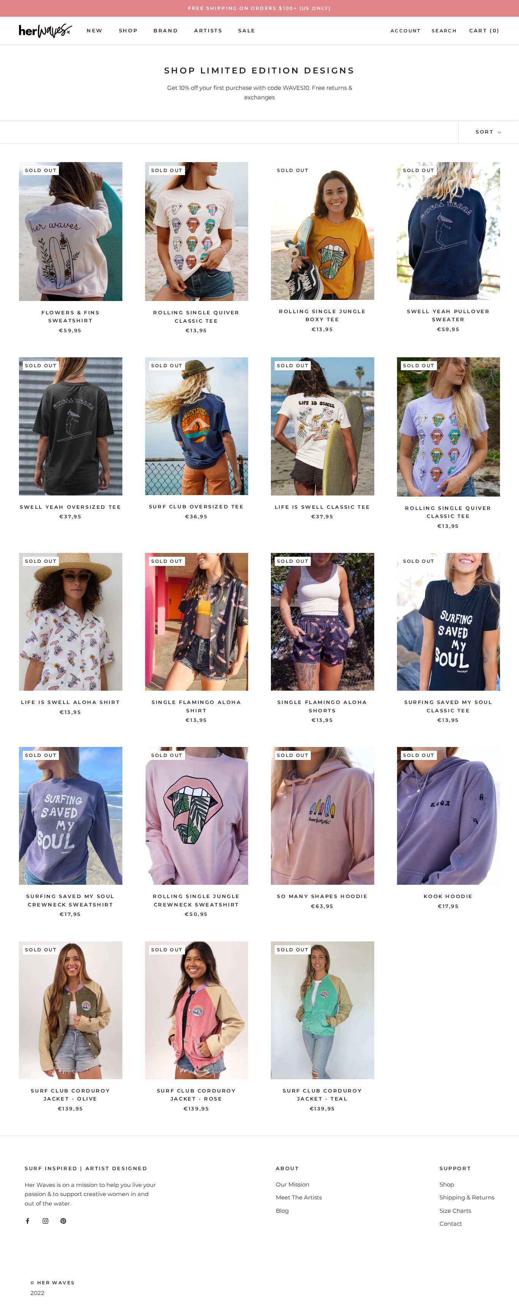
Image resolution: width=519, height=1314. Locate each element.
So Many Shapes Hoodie (322, 896)
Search (444, 30)
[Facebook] (27, 1221)
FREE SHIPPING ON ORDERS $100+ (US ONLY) (259, 8)
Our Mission (292, 1184)
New (95, 30)
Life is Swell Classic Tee (322, 507)
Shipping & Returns (467, 1197)
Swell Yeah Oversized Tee (70, 507)
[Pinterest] (63, 1221)
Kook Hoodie (448, 896)
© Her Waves (52, 1282)
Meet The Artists (299, 1197)
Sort (486, 132)
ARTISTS (208, 30)
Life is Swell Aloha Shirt (70, 702)
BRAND (165, 30)
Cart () (484, 30)
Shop (128, 30)
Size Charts (455, 1210)
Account (406, 30)
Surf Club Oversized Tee (196, 506)
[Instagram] (45, 1221)
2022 (37, 1292)
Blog (282, 1210)
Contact (451, 1223)
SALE (246, 30)
